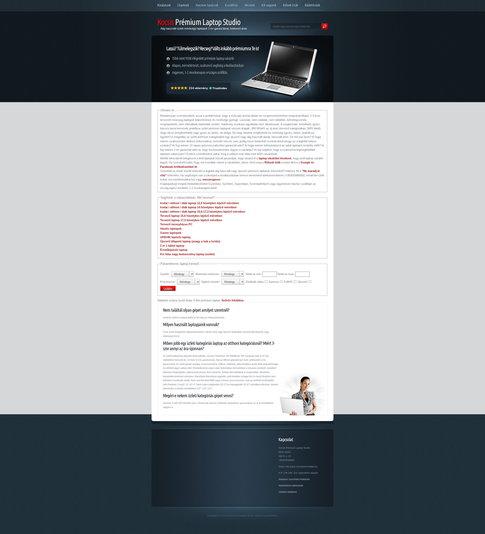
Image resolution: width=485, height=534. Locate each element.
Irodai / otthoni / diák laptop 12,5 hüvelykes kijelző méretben (199, 203)
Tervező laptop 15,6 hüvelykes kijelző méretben (191, 215)
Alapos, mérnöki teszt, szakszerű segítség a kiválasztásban (208, 65)
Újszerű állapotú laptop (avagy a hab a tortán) (190, 241)
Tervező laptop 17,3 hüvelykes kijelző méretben (191, 220)
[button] (198, 88)
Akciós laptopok (170, 228)
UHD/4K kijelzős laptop (175, 237)
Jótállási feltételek (287, 492)
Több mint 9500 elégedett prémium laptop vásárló (203, 58)
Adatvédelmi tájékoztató (290, 485)
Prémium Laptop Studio (198, 22)
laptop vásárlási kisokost (275, 158)
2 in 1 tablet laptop (172, 245)
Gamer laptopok (170, 232)
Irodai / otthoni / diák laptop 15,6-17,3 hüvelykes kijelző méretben (202, 211)
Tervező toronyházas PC (176, 224)
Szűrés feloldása (232, 300)
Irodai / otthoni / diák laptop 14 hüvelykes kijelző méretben (198, 207)
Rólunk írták (272, 162)
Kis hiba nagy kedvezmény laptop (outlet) (187, 254)
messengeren (211, 179)
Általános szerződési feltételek (294, 479)
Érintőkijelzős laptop (173, 249)
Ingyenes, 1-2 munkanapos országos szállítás (199, 72)
